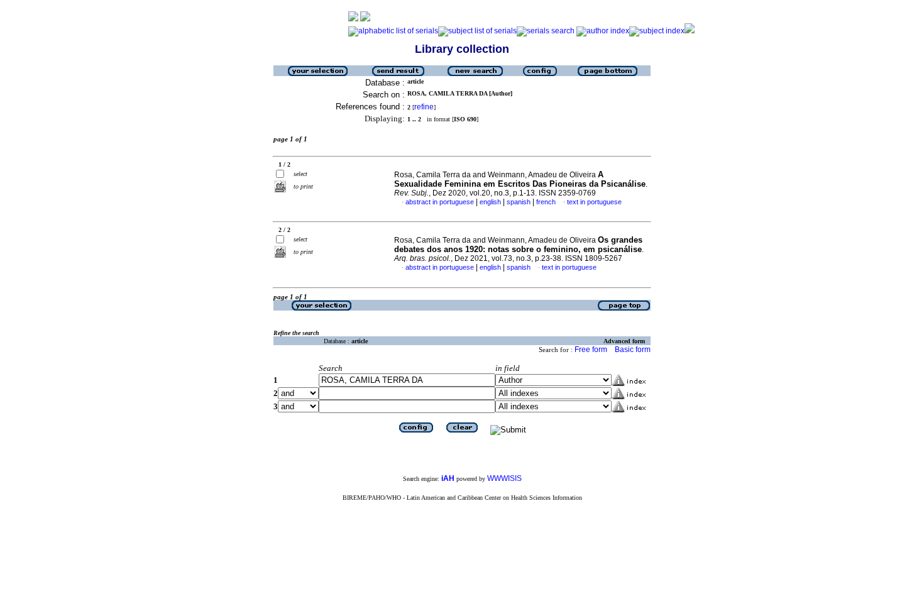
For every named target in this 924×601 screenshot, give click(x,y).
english (490, 202)
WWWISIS (504, 478)
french (546, 202)
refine (424, 106)
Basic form (633, 349)
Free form (591, 349)
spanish (519, 202)
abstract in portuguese (439, 202)
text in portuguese (594, 202)
